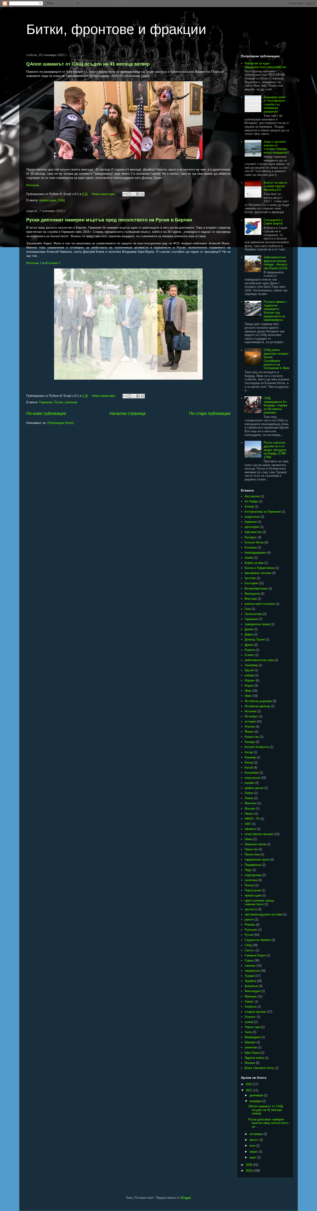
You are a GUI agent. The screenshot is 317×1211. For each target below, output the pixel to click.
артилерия (252, 527)
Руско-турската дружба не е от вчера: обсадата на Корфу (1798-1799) (275, 450)
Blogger (186, 1197)
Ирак (248, 690)
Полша (249, 885)
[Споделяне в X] (133, 194)
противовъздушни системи (263, 914)
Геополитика (253, 614)
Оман (248, 839)
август (254, 1140)
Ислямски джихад (257, 706)
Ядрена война (254, 1058)
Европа (250, 650)
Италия (250, 726)
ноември (255, 1101)
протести (251, 909)
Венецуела (252, 593)
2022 (249, 1084)
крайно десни (254, 788)
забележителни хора (259, 660)
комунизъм (252, 777)
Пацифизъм (253, 865)
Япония (250, 1063)
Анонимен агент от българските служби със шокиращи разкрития (275, 104)
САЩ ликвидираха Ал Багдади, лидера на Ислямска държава (275, 405)
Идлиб (249, 670)
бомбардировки (255, 552)
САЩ (61, 200)
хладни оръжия (255, 1011)
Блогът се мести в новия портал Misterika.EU (275, 186)
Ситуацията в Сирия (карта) (273, 221)
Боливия (251, 547)
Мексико (250, 803)
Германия (45, 402)
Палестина (252, 854)
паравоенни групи (257, 859)
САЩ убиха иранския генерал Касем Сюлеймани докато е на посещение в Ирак (276, 359)
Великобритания (256, 588)
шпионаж (71, 402)
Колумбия (252, 772)
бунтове (250, 578)
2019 (249, 1170)
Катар (249, 752)
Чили (248, 1032)
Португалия (253, 890)
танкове (250, 965)
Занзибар (251, 665)
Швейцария (252, 1037)
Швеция (250, 1042)
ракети (249, 919)
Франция (251, 996)
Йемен (249, 731)
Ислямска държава (258, 701)
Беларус (251, 537)
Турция (249, 976)
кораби (249, 783)
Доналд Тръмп (255, 639)
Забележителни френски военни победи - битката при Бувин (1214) (275, 262)
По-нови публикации (46, 413)
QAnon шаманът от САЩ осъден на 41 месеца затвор (88, 63)
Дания (249, 629)
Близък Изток (254, 542)
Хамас (249, 1001)
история (250, 721)
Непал (249, 813)
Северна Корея (255, 955)
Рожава (250, 924)
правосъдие (47, 200)
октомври (256, 1134)
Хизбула (250, 1006)
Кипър (249, 762)
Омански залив (255, 844)
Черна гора (252, 1027)
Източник (32, 185)
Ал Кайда (251, 501)
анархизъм (252, 516)
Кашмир (250, 757)
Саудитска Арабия (258, 940)
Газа (248, 609)
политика (251, 880)
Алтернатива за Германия (263, 511)
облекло (250, 829)
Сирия (249, 960)
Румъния (251, 929)
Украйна (250, 981)
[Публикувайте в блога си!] (129, 194)
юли (252, 1145)
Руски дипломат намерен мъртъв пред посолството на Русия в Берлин (109, 219)
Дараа (249, 634)
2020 (249, 1165)
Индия (249, 685)
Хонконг (250, 1017)
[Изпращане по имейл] (124, 194)
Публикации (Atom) (60, 423)
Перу (248, 870)
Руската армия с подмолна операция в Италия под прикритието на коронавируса (275, 311)
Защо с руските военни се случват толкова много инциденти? (276, 147)
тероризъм (252, 970)
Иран (248, 695)
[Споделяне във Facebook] (138, 194)
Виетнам (251, 598)
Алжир (249, 506)
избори (249, 675)
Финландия (252, 991)
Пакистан (251, 849)
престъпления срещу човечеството (259, 902)
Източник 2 (52, 263)
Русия (58, 402)
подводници (253, 875)
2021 (249, 1090)
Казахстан (252, 736)
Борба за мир (254, 563)
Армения (251, 522)
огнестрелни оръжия (259, 834)
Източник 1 (34, 263)
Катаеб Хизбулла (257, 747)
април (254, 1151)
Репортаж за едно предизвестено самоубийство (265, 65)
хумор (249, 1022)
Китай (249, 767)
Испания (250, 711)
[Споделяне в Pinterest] (142, 194)
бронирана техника (258, 573)
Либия (249, 793)
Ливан (249, 798)
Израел (250, 680)
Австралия (252, 496)
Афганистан (253, 532)
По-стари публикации (209, 413)
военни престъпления (260, 604)
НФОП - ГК (252, 818)
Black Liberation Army (259, 1068)
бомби (249, 557)
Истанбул (251, 716)
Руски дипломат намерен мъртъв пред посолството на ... (268, 1123)
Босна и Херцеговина (260, 568)
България (251, 583)
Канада (250, 742)
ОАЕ (248, 824)
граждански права (257, 624)
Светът (250, 950)
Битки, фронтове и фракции (116, 29)
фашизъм (251, 986)
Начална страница (128, 413)
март (253, 1157)
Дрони (249, 644)
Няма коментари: (104, 194)
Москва (250, 808)
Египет (249, 655)
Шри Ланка (252, 1052)
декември (256, 1095)
